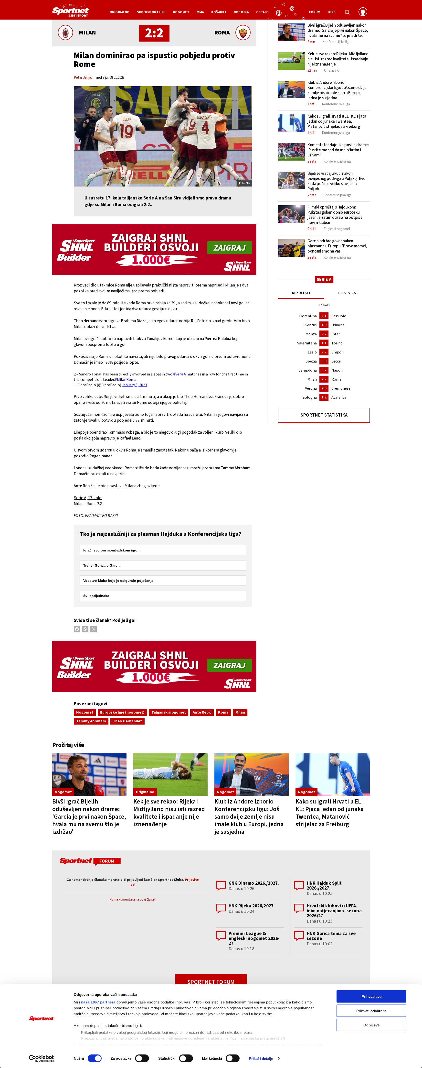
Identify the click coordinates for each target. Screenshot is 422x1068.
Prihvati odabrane (371, 1011)
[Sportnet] (70, 12)
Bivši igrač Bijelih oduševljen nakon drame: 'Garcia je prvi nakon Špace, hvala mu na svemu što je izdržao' (89, 816)
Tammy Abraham (91, 721)
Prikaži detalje (261, 1058)
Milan (240, 712)
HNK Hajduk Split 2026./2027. (324, 886)
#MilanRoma (125, 379)
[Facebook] (77, 629)
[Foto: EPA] (163, 136)
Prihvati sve (371, 996)
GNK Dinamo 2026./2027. (254, 883)
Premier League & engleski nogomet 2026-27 (254, 938)
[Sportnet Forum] (89, 863)
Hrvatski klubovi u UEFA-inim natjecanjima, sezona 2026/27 (334, 911)
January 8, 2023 (134, 385)
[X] (93, 629)
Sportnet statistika (324, 415)
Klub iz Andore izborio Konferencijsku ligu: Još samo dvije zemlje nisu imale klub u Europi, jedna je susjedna (249, 816)
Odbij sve (371, 1025)
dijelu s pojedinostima (98, 1045)
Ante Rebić (202, 712)
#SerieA (179, 374)
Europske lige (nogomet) (122, 712)
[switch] (142, 1058)
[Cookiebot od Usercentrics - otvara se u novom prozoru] (41, 1058)
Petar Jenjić (83, 77)
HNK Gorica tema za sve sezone (331, 936)
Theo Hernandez (127, 721)
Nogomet (84, 712)
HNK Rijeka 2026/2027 (251, 906)
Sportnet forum (211, 982)
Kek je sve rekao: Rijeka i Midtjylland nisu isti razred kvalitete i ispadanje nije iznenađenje (169, 813)
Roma (223, 712)
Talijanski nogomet (168, 712)
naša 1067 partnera (98, 1002)
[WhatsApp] (85, 629)
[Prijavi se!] (363, 12)
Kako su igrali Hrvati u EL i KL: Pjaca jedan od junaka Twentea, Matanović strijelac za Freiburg (329, 813)
